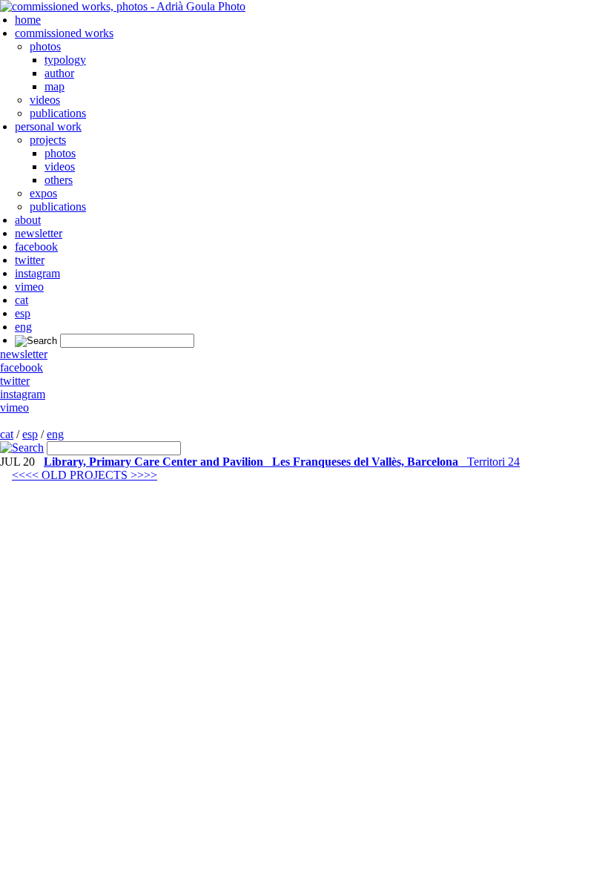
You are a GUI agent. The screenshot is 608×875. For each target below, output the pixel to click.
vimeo (29, 286)
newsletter (38, 233)
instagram (37, 273)
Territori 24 (282, 461)
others (58, 180)
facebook (36, 246)
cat (21, 300)
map (54, 86)
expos (43, 193)
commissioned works (64, 33)
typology (65, 59)
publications (58, 113)
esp (22, 313)
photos (45, 46)
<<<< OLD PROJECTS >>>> (84, 475)
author (59, 73)
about (28, 220)
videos (45, 99)
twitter (29, 260)
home (28, 19)
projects (48, 139)
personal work (48, 126)
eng (23, 326)
